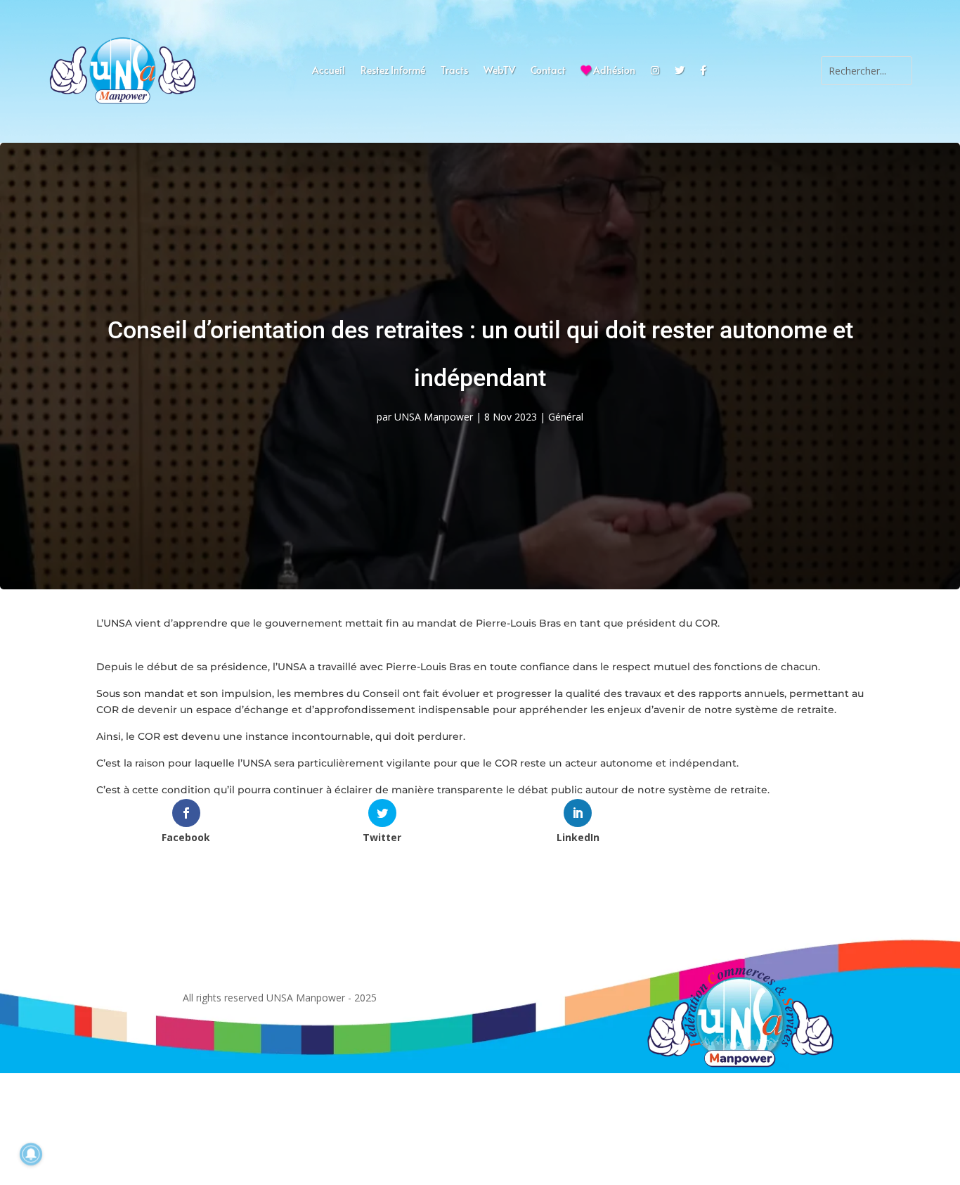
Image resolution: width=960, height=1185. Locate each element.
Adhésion (613, 71)
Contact (548, 71)
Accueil (328, 71)
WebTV (499, 71)
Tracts (454, 71)
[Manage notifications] (31, 1154)
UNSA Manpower (433, 416)
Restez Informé (393, 71)
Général (565, 416)
